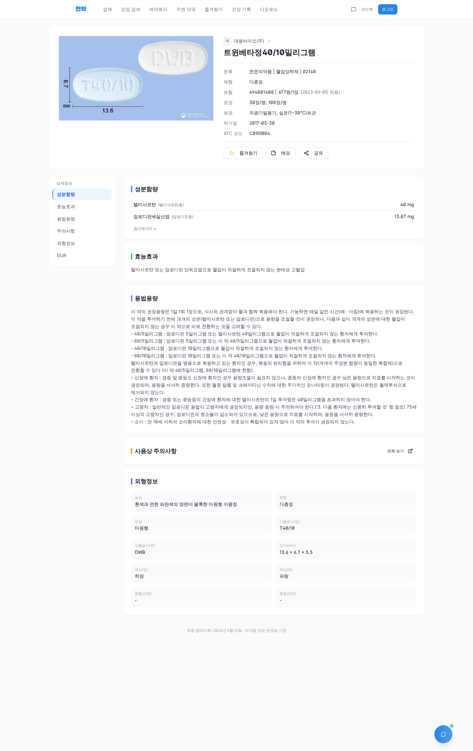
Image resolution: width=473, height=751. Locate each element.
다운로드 (269, 9)
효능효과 (66, 206)
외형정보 (66, 243)
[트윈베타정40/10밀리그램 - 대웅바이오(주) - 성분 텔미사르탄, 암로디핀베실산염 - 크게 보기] (136, 78)
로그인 (388, 9)
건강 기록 (241, 9)
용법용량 (66, 218)
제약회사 (158, 9)
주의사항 (66, 231)
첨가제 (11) (143, 228)
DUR (61, 255)
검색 (107, 9)
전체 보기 (395, 450)
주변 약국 (186, 9)
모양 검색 (130, 9)
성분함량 (66, 194)
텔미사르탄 (145, 204)
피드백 (367, 9)
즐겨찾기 (214, 9)
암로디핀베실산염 (152, 216)
